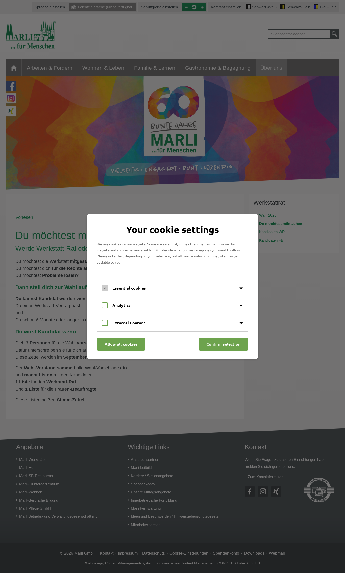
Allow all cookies (121, 344)
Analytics (121, 305)
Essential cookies (129, 288)
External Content (128, 322)
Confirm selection (223, 344)
